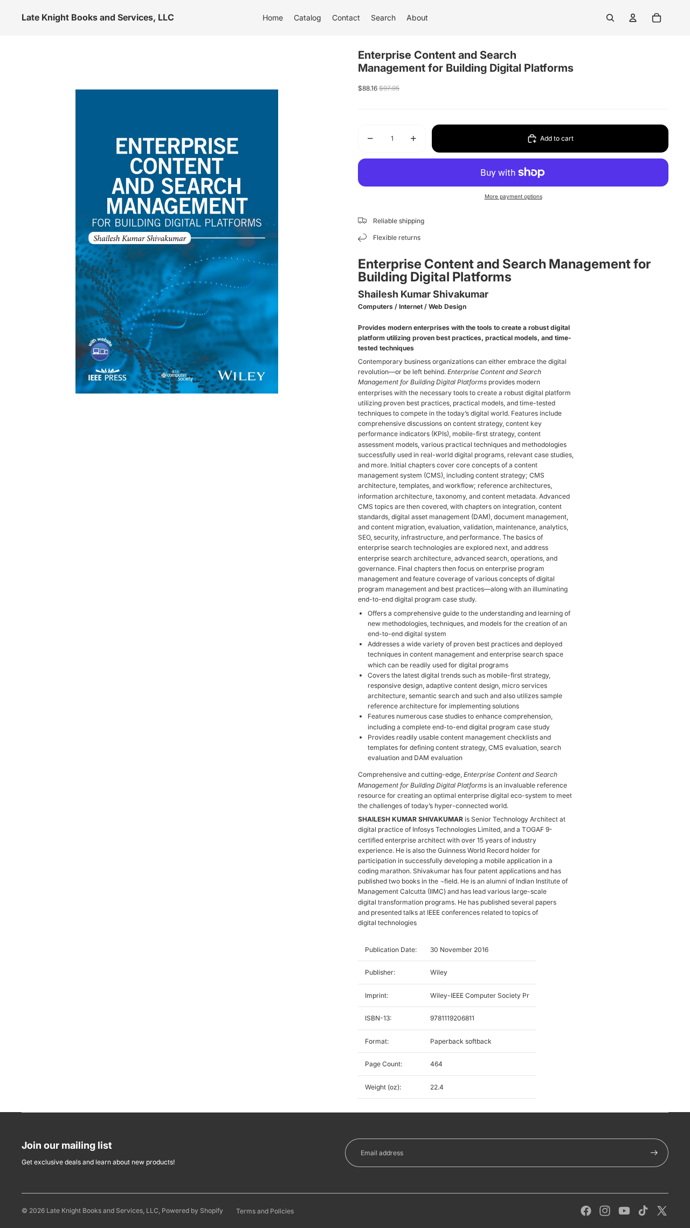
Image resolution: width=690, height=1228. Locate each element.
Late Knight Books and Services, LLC (102, 1210)
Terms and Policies (265, 1211)
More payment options (513, 196)
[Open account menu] (633, 18)
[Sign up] (654, 1152)
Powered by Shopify (192, 1210)
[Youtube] (624, 1210)
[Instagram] (604, 1210)
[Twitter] (662, 1210)
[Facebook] (585, 1210)
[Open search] (610, 18)
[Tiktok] (643, 1210)
